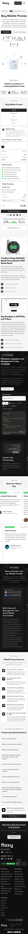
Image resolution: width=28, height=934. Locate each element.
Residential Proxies (6, 874)
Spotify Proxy (19, 876)
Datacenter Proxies (6, 876)
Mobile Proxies (5, 879)
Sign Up (3, 915)
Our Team (3, 903)
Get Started (18, 3)
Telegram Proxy (19, 879)
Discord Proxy (19, 874)
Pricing (3, 905)
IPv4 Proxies (4, 893)
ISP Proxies (4, 881)
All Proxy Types (5, 871)
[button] (24, 3)
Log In (3, 913)
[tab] (14, 110)
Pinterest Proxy (19, 884)
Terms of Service (9, 929)
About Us (3, 900)
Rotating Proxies (6, 891)
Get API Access (6, 389)
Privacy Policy (19, 929)
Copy (23, 432)
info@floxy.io (8, 852)
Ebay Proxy (18, 889)
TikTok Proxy (18, 894)
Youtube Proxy (19, 891)
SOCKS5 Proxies (5, 884)
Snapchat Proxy (19, 881)
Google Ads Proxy (20, 886)
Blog (2, 910)
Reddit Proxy (18, 871)
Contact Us (4, 908)
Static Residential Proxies (6, 887)
